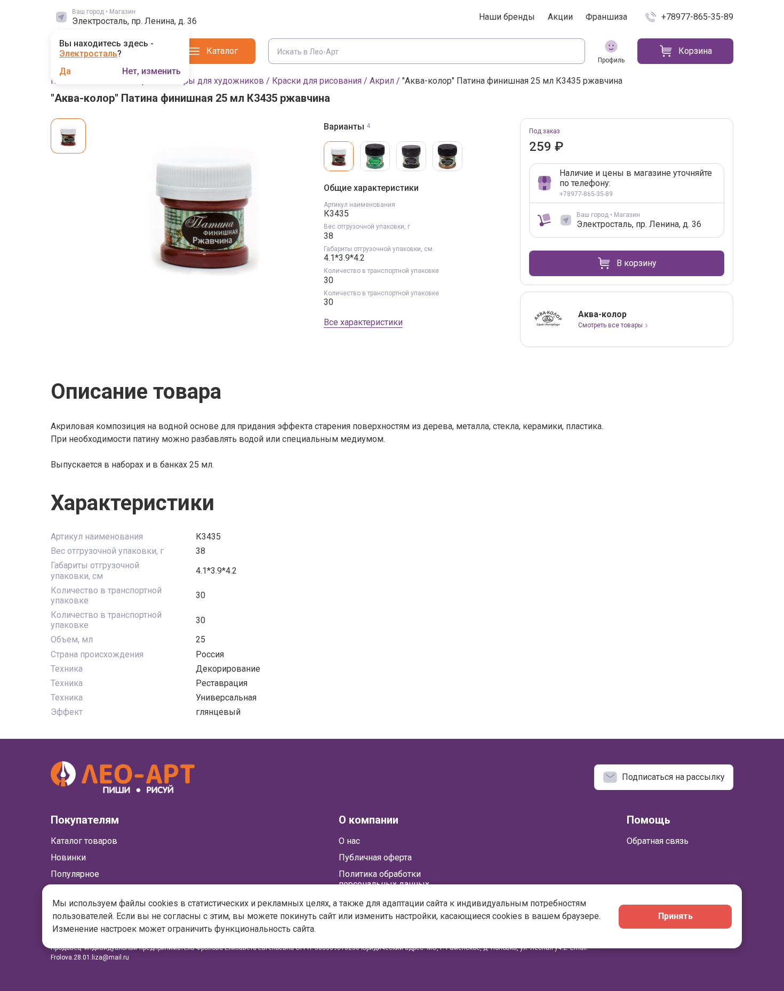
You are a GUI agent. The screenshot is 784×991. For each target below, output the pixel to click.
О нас (349, 841)
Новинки (68, 857)
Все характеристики (363, 322)
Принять (675, 916)
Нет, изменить (151, 71)
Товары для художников (214, 81)
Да (65, 71)
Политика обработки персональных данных (384, 879)
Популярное (75, 874)
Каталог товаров (84, 841)
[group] (204, 209)
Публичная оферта (375, 857)
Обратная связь (658, 841)
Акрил (382, 81)
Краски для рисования (317, 81)
